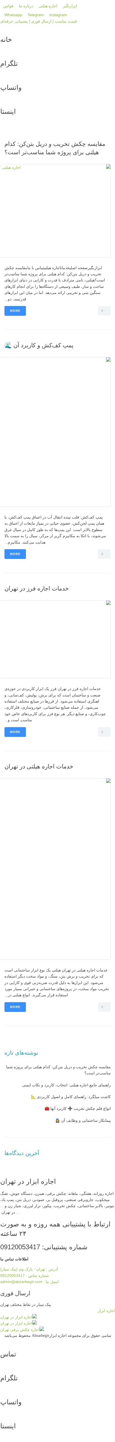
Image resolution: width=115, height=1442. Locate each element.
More (15, 310)
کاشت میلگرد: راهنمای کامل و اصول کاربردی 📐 (71, 1096)
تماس (8, 1354)
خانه (6, 39)
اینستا (8, 111)
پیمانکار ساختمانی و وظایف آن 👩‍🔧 (83, 1120)
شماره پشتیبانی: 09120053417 (43, 1247)
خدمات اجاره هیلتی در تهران (38, 766)
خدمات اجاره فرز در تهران (36, 588)
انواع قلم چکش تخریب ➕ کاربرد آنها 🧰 (78, 1108)
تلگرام (9, 63)
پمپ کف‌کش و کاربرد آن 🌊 (39, 345)
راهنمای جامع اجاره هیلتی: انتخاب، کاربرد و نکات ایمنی (66, 1085)
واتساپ (11, 87)
